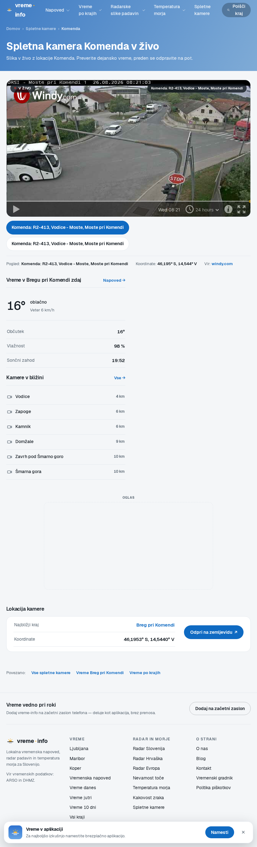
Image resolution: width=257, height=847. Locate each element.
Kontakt (203, 768)
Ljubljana (79, 748)
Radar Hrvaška (148, 758)
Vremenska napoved (90, 778)
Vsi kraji (77, 817)
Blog (201, 758)
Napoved (54, 10)
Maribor (77, 758)
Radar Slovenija (149, 748)
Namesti (219, 832)
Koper (75, 768)
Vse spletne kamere (51, 672)
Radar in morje (151, 739)
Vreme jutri (81, 797)
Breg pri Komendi (155, 625)
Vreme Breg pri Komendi (100, 672)
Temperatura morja (167, 10)
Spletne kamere (202, 10)
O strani (206, 739)
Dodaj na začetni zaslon (220, 708)
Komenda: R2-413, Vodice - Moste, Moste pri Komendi (68, 227)
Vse (119, 378)
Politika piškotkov (213, 787)
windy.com (222, 263)
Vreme (77, 739)
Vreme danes (83, 787)
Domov (13, 28)
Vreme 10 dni (83, 807)
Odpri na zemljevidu (213, 632)
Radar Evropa (146, 768)
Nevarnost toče (148, 778)
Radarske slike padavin (125, 10)
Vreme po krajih (88, 10)
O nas (202, 748)
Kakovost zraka (148, 797)
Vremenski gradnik (214, 778)
